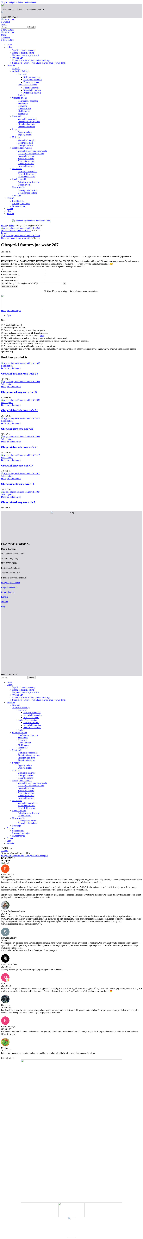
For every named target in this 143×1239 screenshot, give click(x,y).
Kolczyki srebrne (25, 145)
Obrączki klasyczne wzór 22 (17, 428)
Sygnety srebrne (25, 132)
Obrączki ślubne (19, 98)
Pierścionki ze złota (26, 124)
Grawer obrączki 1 (9, 277)
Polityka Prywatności (20, 855)
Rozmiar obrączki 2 (9, 274)
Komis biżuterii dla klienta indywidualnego (31, 60)
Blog (3, 606)
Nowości (16, 68)
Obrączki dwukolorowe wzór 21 (19, 447)
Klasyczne (22, 106)
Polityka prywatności (10, 582)
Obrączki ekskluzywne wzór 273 (16, 238)
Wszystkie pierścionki (27, 119)
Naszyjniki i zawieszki (22, 148)
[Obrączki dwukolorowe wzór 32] (20, 400)
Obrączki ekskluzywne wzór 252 (16, 230)
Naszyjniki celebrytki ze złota (31, 153)
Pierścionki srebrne (26, 126)
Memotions (23, 103)
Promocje (16, 195)
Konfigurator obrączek (28, 101)
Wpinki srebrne (24, 185)
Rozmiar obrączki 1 (9, 271)
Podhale (21, 95)
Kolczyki (16, 137)
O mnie (4, 601)
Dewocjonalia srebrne (27, 193)
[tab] (9, 315)
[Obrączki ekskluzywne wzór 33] (20, 381)
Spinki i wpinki (19, 179)
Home (4, 225)
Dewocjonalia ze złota (27, 190)
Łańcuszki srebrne (26, 163)
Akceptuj (44, 855)
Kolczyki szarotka (31, 88)
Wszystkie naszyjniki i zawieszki (32, 151)
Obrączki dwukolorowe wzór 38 (19, 373)
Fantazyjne (23, 113)
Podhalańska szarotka (27, 84)
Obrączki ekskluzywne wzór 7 (18, 502)
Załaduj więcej (7, 1058)
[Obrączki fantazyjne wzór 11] (20, 473)
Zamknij (5, 850)
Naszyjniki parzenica (32, 79)
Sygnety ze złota (25, 135)
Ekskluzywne (24, 111)
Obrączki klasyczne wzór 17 (17, 465)
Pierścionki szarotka (32, 93)
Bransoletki (17, 168)
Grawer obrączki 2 (9, 280)
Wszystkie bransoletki (27, 171)
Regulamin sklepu (9, 587)
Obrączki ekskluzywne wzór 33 (19, 392)
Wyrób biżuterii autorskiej (23, 50)
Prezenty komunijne (21, 203)
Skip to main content (27, 2)
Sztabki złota (18, 201)
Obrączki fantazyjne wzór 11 (17, 483)
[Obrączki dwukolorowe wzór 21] (20, 436)
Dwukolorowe (24, 108)
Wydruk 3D (17, 58)
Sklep (11, 225)
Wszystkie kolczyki (26, 140)
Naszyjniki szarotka (32, 90)
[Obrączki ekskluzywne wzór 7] (20, 492)
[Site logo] (7, 19)
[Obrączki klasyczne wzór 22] (20, 418)
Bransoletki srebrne (26, 174)
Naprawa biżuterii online (23, 53)
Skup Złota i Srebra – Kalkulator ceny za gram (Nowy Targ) (38, 63)
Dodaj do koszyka (9, 286)
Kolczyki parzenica (31, 77)
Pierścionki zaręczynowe (29, 121)
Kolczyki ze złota (25, 143)
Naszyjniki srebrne (26, 161)
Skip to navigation (9, 2)
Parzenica (22, 74)
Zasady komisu (8, 592)
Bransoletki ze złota (26, 176)
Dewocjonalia (18, 187)
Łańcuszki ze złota (26, 156)
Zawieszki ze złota (26, 158)
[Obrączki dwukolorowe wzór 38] (20, 363)
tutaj (42, 335)
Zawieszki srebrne (26, 166)
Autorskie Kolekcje (20, 71)
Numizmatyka (18, 206)
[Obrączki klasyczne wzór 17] (20, 455)
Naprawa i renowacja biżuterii (25, 55)
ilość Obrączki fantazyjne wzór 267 (20, 283)
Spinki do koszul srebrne (29, 182)
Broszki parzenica (31, 82)
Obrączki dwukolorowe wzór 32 (19, 410)
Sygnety (16, 129)
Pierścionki (17, 116)
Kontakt (4, 597)
